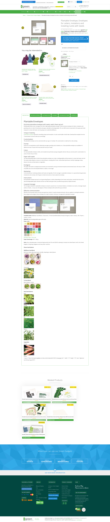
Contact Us (52, 6)
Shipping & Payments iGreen (53, 493)
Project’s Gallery (61, 2)
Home (24, 15)
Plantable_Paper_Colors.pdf (30, 237)
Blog (49, 7)
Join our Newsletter (39, 489)
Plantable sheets (43, 103)
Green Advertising (49, 2)
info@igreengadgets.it (68, 518)
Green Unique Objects (66, 491)
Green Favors (64, 497)
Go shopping (38, 493)
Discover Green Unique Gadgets (33, 15)
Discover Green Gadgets (53, 495)
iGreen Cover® (77, 11)
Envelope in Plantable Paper (68, 89)
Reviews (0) (74, 115)
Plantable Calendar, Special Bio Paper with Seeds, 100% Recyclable (33, 434)
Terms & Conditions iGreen (53, 489)
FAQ (37, 488)
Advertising (63, 461)
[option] (39, 27)
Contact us (38, 491)
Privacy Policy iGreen (52, 491)
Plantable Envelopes (72, 90)
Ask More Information (28, 1)
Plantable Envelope (64, 90)
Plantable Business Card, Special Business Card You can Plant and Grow (64, 399)
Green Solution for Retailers (67, 495)
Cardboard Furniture (66, 493)
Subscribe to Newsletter (26, 488)
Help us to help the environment (40, 7)
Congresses (46, 461)
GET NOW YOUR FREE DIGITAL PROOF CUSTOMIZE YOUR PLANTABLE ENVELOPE (74, 39)
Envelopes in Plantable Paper (80, 89)
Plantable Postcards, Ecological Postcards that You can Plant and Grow (34, 416)
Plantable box (25, 74)
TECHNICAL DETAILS (35, 115)
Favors (80, 461)
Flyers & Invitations (26, 104)
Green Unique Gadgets (83, 86)
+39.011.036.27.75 (84, 6)
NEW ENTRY (62, 11)
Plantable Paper (64, 87)
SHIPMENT (54, 115)
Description (25, 115)
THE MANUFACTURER (64, 115)
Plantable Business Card (44, 75)
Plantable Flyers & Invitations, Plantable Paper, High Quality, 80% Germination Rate (36, 399)
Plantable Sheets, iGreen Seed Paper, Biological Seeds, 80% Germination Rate (60, 416)
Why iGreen (37, 518)
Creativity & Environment (41, 2)
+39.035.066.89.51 (79, 520)
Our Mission (41, 6)
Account (79, 1)
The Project (35, 6)
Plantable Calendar (26, 437)
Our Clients (46, 6)
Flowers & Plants (65, 486)
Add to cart (74, 80)
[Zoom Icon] (39, 27)
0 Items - (86, 1)
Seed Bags (72, 11)
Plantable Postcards (27, 419)
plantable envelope (29, 134)
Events (30, 461)
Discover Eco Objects (53, 498)
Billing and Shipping (39, 486)
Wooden (82, 11)
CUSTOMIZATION (46, 115)
